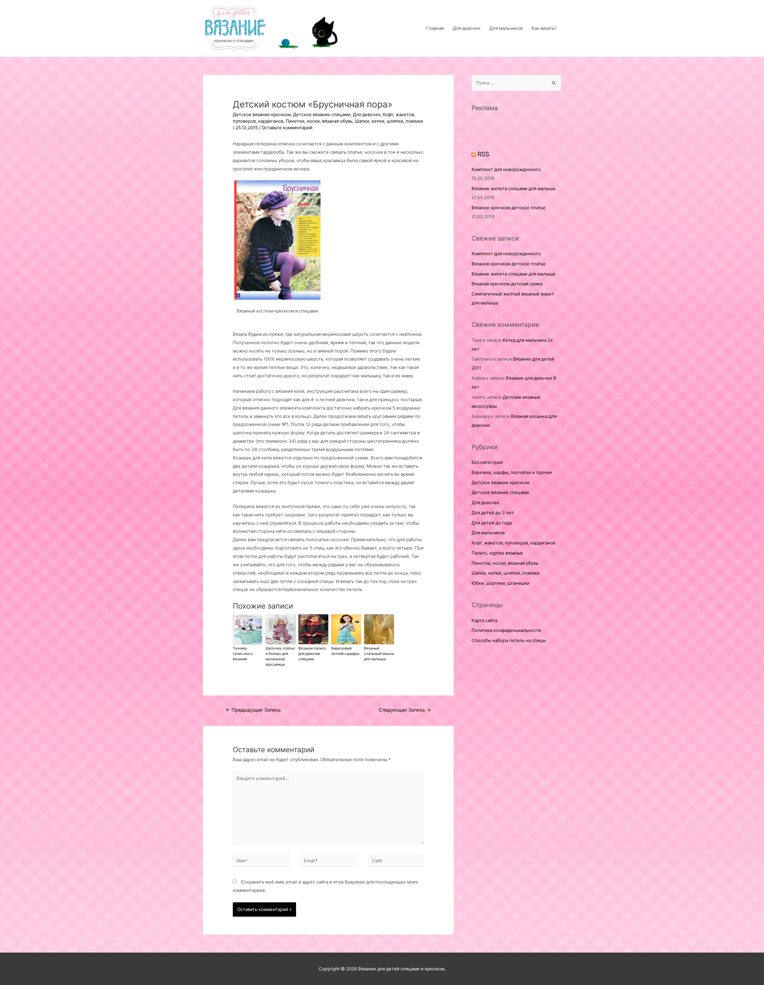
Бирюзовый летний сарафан (345, 651)
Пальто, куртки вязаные (497, 553)
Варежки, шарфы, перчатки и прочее (512, 472)
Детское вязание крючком (262, 114)
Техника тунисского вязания (243, 653)
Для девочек (466, 28)
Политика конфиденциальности (506, 630)
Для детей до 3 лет (493, 512)
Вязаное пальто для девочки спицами (312, 653)
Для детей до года (492, 523)
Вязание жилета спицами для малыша (513, 188)
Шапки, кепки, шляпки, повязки (389, 121)
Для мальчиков (506, 28)
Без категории (487, 462)
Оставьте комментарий (287, 127)
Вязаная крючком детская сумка (507, 284)
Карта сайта (484, 620)
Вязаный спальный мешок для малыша (379, 653)
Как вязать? (544, 28)
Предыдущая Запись (253, 710)
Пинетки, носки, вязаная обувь (319, 121)
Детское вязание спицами (321, 114)
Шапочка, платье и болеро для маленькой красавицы (280, 656)
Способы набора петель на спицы (509, 640)
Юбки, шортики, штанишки (500, 583)
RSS (483, 154)
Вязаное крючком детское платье (509, 207)
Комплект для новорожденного (506, 169)
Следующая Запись (405, 710)
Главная (435, 28)
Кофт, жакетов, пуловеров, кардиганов (513, 543)
